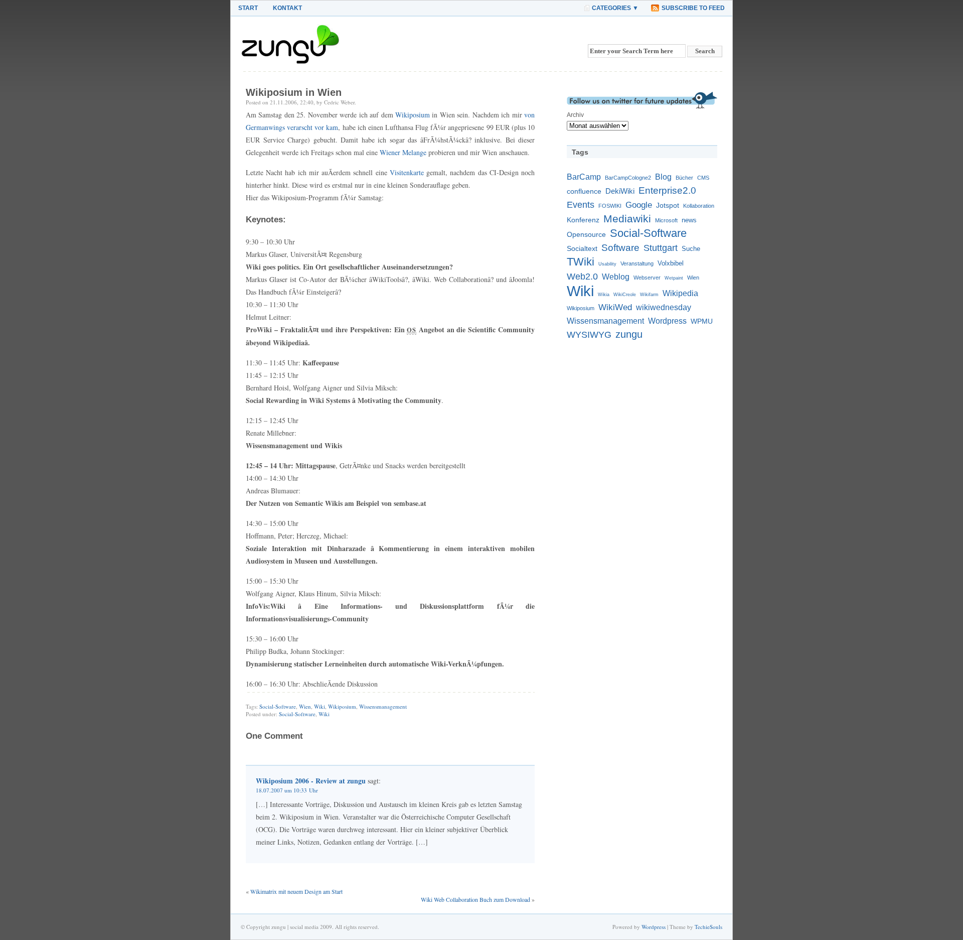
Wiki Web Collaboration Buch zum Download (475, 899)
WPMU (702, 321)
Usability (607, 263)
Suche (691, 248)
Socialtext (582, 248)
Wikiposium (412, 114)
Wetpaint (674, 278)
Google (638, 205)
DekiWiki (619, 191)
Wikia (603, 294)
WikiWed (615, 307)
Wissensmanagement (383, 706)
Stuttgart (661, 248)
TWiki (580, 261)
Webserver (647, 278)
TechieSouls (708, 926)
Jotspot (667, 205)
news (689, 220)
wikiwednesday (663, 307)
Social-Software (277, 706)
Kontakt (287, 8)
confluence (584, 191)
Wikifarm (649, 294)
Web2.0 (582, 277)
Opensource (586, 234)
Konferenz (583, 220)
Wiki (319, 706)
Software (620, 247)
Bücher (684, 178)
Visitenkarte (407, 172)
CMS (703, 178)
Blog (663, 177)
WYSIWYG (589, 335)
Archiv (575, 114)
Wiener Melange (403, 152)
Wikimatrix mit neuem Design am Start (296, 891)
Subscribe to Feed (693, 8)
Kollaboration (698, 206)
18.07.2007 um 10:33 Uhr (287, 790)
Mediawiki (627, 218)
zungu (629, 334)
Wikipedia (680, 293)
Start (248, 8)
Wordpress (667, 321)
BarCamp (584, 176)
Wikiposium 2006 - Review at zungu (311, 780)
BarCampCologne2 (628, 178)
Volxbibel (671, 263)
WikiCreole (624, 294)
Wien (305, 706)
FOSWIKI (609, 206)
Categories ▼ (615, 8)
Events (580, 204)
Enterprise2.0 (667, 190)
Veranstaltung (637, 263)
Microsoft (666, 220)
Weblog (615, 277)
